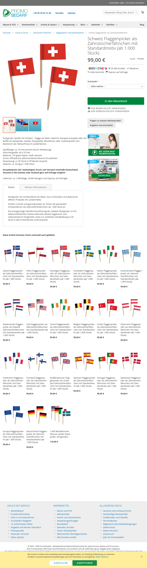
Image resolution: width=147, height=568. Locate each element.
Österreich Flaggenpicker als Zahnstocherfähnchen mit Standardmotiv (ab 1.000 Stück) (131, 330)
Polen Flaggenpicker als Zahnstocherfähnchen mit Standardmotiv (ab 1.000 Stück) (37, 274)
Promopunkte (17, 530)
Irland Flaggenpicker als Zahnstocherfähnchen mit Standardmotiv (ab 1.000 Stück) (61, 328)
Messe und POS (64, 510)
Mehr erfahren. (102, 557)
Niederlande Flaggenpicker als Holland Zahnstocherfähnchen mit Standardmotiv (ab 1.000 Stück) (13, 330)
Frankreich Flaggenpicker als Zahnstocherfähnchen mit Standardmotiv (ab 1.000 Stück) (13, 383)
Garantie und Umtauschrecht (117, 510)
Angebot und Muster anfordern (26, 527)
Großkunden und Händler (115, 517)
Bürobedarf (62, 524)
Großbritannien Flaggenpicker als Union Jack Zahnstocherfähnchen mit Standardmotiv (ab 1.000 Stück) (61, 383)
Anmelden (114, 2)
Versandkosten (110, 520)
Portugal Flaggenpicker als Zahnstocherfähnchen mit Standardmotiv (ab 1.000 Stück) (107, 383)
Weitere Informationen (36, 187)
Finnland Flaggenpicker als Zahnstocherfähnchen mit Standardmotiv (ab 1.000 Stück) (36, 383)
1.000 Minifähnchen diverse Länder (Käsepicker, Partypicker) (60, 434)
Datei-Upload (17, 537)
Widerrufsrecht (110, 530)
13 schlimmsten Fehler (22, 524)
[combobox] (121, 12)
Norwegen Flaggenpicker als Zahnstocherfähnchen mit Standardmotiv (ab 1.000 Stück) (60, 276)
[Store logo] (15, 13)
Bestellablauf (17, 510)
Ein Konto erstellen (135, 2)
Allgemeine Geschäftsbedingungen (120, 524)
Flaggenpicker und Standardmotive (70, 33)
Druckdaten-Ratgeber (21, 520)
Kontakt (59, 13)
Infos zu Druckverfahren (22, 517)
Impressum (108, 534)
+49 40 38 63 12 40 (42, 13)
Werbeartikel (63, 514)
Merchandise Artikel (66, 537)
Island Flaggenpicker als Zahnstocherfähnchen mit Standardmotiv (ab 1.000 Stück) (14, 274)
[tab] (11, 187)
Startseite (7, 33)
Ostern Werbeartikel (67, 530)
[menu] (73, 24)
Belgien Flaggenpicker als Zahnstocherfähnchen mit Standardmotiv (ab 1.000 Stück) (84, 328)
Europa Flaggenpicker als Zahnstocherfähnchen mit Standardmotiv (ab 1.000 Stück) (14, 435)
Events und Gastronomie (69, 517)
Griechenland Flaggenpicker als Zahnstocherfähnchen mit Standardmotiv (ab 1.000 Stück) (131, 276)
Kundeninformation (20, 514)
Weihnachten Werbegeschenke (72, 534)
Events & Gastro (21, 33)
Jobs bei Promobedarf (113, 537)
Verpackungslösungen (67, 520)
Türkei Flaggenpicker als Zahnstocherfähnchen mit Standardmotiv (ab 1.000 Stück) (108, 328)
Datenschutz (109, 527)
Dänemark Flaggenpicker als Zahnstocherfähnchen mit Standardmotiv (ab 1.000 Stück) (131, 383)
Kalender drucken (65, 527)
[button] (22, 125)
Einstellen (61, 563)
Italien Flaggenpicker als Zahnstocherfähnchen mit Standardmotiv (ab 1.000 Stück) (108, 274)
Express (71, 13)
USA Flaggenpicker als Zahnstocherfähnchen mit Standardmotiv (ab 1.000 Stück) (37, 328)
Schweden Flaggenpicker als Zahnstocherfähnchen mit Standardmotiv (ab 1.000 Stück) (84, 276)
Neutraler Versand (20, 534)
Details (11, 187)
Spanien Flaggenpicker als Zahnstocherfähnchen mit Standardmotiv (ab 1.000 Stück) (84, 381)
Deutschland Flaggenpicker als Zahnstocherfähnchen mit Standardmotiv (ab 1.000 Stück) (36, 437)
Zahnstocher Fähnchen (42, 33)
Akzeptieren (84, 563)
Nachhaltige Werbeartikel (115, 514)
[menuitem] (10, 24)
